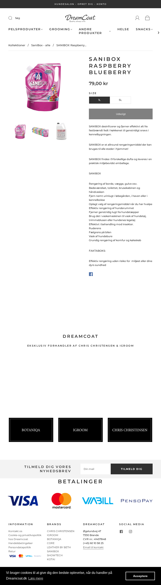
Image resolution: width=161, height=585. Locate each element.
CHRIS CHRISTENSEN (60, 531)
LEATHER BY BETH (59, 547)
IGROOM (52, 535)
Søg (17, 18)
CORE (51, 543)
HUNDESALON (64, 4)
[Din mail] (95, 469)
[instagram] (130, 531)
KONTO (101, 4)
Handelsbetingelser (20, 543)
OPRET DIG (85, 4)
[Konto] (137, 17)
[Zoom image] (40, 88)
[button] (15, 88)
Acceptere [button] (140, 576)
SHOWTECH (55, 555)
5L (120, 99)
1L (99, 99)
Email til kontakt (93, 547)
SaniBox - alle (40, 45)
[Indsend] (13, 18)
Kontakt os (15, 531)
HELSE (123, 29)
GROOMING (59, 29)
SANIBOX (53, 551)
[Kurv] (147, 18)
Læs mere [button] (35, 578)
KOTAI (51, 559)
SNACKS (143, 29)
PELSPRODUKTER (24, 29)
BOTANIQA (54, 539)
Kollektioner (16, 45)
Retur (12, 551)
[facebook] (121, 531)
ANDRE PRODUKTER (90, 31)
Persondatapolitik (19, 547)
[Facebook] (90, 274)
